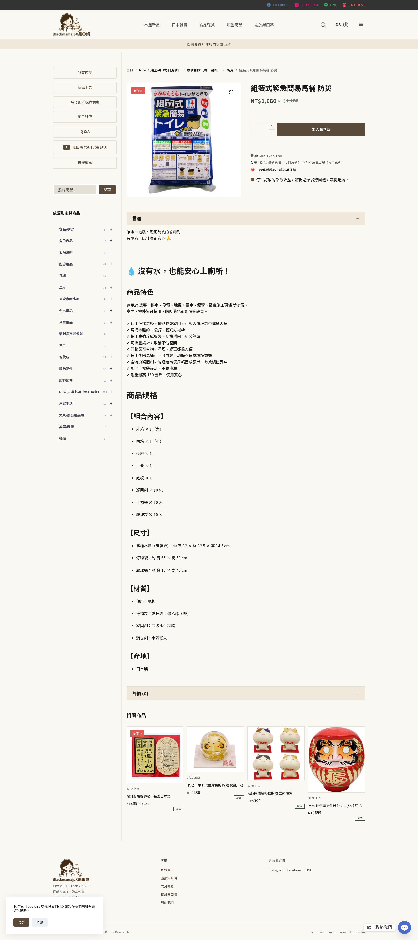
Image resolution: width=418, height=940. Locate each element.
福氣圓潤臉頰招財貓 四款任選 (269, 793)
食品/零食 (85, 228)
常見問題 (167, 886)
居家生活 (85, 403)
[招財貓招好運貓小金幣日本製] (155, 755)
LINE (309, 870)
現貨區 (85, 356)
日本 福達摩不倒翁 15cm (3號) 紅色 (335, 805)
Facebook (294, 870)
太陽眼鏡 (82, 252)
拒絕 (40, 922)
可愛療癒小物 (85, 298)
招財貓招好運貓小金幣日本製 (149, 796)
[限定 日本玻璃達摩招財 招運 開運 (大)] (215, 749)
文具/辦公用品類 (85, 414)
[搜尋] (323, 24)
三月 (82, 345)
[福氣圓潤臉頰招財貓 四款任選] (276, 753)
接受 (21, 922)
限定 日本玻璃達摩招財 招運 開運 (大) (215, 785)
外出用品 (85, 310)
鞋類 (82, 438)
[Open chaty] (404, 927)
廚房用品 (85, 263)
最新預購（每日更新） (284, 162)
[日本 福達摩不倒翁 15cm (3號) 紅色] (336, 759)
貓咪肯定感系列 (82, 333)
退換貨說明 (169, 878)
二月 (85, 287)
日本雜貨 (179, 25)
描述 (136, 218)
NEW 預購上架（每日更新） (324, 162)
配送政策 (167, 870)
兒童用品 (85, 321)
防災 (262, 162)
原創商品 (234, 25)
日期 (82, 275)
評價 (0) (140, 693)
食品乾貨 (207, 25)
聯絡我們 (167, 902)
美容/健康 (82, 426)
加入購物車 (321, 129)
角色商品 (85, 240)
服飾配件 (85, 368)
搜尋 (107, 189)
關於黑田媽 (264, 25)
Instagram (276, 870)
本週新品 (152, 25)
